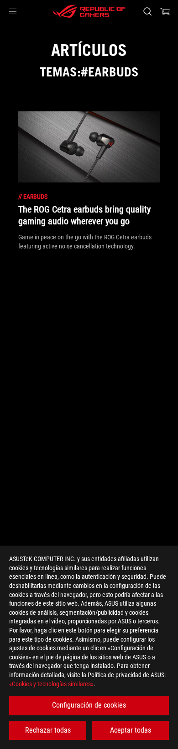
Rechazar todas (48, 730)
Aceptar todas (130, 730)
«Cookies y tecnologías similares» (51, 684)
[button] (12, 11)
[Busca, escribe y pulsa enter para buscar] (147, 11)
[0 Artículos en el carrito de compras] (165, 11)
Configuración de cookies (89, 705)
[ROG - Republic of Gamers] (89, 11)
